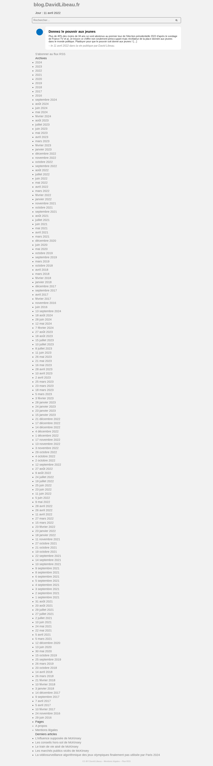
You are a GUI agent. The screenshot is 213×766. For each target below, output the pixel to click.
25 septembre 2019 (48, 659)
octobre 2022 (44, 162)
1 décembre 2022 (47, 435)
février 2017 (43, 298)
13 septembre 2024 (48, 311)
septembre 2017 (46, 290)
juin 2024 (41, 108)
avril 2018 (41, 269)
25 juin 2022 (43, 485)
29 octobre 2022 (46, 452)
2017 (38, 91)
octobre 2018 (44, 265)
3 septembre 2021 (47, 589)
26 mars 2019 (44, 663)
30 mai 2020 (43, 651)
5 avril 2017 (43, 705)
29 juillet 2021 (44, 609)
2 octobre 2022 (45, 460)
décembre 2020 (45, 240)
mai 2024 (41, 112)
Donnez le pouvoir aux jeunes (72, 31)
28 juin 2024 (43, 319)
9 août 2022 (43, 473)
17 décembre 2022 (47, 423)
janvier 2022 (43, 199)
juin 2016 (41, 307)
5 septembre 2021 (47, 580)
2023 (38, 66)
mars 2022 (42, 191)
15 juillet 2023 (44, 340)
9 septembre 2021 (47, 568)
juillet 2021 (42, 220)
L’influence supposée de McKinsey (58, 738)
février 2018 (43, 278)
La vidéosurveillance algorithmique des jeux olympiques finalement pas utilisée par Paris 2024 (97, 755)
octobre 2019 (44, 253)
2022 (38, 70)
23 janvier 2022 (45, 531)
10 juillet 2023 (44, 344)
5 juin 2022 (42, 497)
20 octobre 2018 (46, 667)
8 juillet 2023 (43, 348)
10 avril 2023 (43, 373)
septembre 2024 (46, 99)
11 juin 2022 (43, 493)
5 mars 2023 (43, 394)
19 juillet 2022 (44, 481)
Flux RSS (126, 761)
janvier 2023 (43, 149)
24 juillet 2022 (44, 477)
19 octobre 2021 (46, 551)
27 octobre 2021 (46, 543)
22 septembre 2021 (48, 555)
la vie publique (84, 45)
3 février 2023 (44, 398)
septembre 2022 (46, 166)
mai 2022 (41, 182)
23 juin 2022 (43, 489)
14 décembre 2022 (47, 427)
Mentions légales (46, 730)
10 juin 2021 (43, 622)
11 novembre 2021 (47, 539)
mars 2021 (42, 236)
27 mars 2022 (44, 518)
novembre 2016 (45, 303)
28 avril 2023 (43, 369)
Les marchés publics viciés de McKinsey (62, 750)
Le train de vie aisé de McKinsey (56, 746)
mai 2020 (41, 249)
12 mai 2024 (43, 323)
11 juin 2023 (43, 352)
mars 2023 (42, 141)
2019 (38, 83)
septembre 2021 (46, 211)
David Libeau (95, 761)
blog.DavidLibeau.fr (57, 4)
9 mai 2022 (42, 502)
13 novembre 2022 (47, 444)
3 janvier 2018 (44, 688)
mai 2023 (41, 133)
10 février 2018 (45, 684)
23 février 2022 (45, 526)
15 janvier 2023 (45, 415)
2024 (38, 62)
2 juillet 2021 (43, 618)
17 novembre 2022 (47, 439)
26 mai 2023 (43, 356)
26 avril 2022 (43, 510)
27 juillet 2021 (44, 614)
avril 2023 (41, 137)
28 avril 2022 (43, 506)
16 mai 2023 (43, 365)
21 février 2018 (45, 680)
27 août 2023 (44, 332)
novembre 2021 (45, 203)
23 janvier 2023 (45, 410)
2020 (38, 79)
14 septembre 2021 (48, 560)
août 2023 (42, 120)
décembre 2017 (45, 286)
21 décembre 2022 (47, 419)
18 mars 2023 (44, 390)
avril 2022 (41, 186)
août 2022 (42, 170)
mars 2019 (42, 261)
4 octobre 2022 (45, 456)
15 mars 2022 (44, 522)
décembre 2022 (45, 153)
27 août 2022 (44, 468)
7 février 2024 (44, 327)
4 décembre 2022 (47, 431)
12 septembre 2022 (48, 464)
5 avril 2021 (43, 634)
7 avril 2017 (43, 701)
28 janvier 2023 (45, 402)
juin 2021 (41, 224)
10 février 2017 (45, 709)
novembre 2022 (45, 157)
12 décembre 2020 (47, 643)
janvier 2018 (43, 282)
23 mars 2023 (44, 385)
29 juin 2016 (43, 717)
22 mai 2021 (43, 630)
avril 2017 (41, 294)
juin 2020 (41, 244)
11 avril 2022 (43, 514)
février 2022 (43, 195)
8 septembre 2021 (47, 572)
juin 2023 (41, 128)
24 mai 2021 (43, 626)
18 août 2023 (44, 336)
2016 (38, 95)
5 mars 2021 (43, 638)
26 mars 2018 (44, 676)
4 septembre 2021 (47, 585)
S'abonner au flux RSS (50, 54)
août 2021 (42, 215)
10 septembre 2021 (48, 564)
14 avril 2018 (43, 672)
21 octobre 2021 (46, 547)
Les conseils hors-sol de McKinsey (58, 742)
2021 (38, 74)
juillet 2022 (42, 174)
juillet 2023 (42, 124)
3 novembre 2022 (47, 448)
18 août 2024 (44, 315)
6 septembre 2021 (47, 576)
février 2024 (43, 116)
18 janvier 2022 (45, 535)
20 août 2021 (44, 605)
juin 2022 (41, 178)
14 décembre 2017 (47, 692)
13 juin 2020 (43, 647)
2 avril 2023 (43, 377)
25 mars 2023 (44, 381)
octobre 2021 (44, 207)
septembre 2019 (46, 257)
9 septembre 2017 (47, 696)
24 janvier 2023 (45, 406)
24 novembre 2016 (47, 713)
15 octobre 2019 (46, 655)
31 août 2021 (44, 601)
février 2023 (43, 145)
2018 (38, 87)
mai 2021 (41, 228)
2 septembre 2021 (47, 593)
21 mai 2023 (43, 361)
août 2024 (42, 103)
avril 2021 (41, 232)
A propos (41, 726)
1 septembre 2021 (47, 597)
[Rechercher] (176, 20)
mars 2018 (42, 274)
